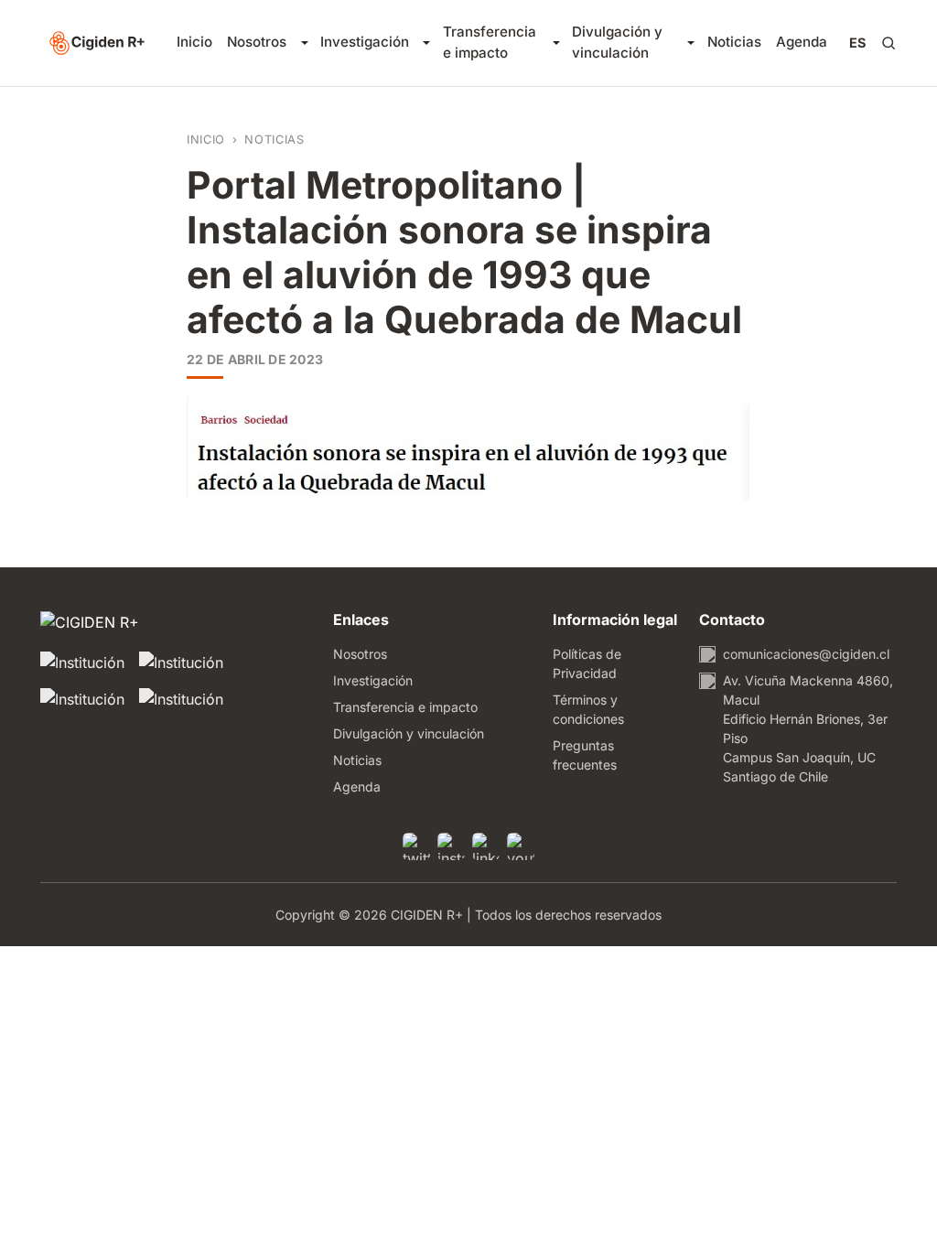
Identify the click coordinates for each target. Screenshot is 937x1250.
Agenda (801, 41)
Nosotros (256, 41)
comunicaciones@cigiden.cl (806, 654)
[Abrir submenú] (303, 43)
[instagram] (451, 846)
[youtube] (520, 846)
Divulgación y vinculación (617, 42)
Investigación (364, 41)
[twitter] (416, 846)
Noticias (734, 41)
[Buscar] (888, 43)
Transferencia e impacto (489, 42)
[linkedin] (486, 846)
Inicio (194, 41)
